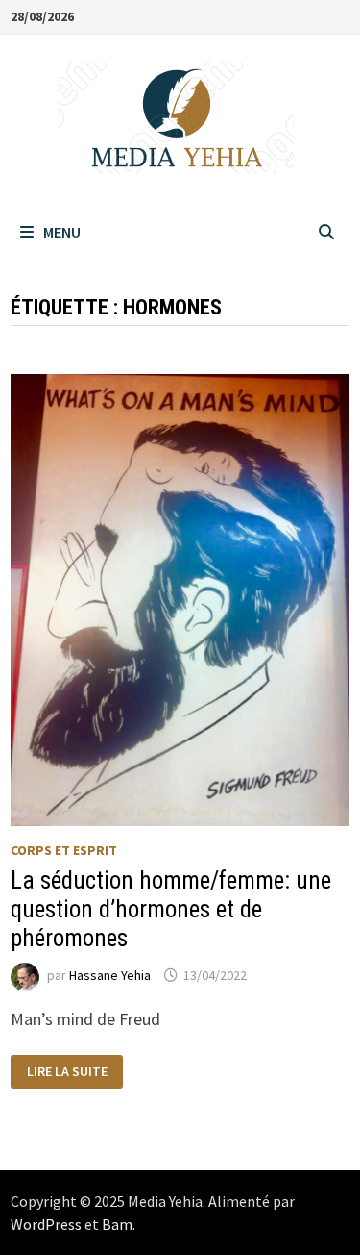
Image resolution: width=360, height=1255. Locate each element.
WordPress (46, 1224)
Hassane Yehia (110, 975)
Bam (117, 1224)
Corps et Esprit (64, 850)
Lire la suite (72, 1072)
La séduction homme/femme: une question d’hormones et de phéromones (171, 909)
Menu (62, 231)
